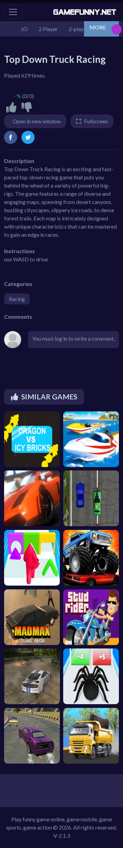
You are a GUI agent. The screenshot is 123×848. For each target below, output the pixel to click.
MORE (98, 27)
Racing (17, 299)
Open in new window (37, 121)
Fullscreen (96, 121)
